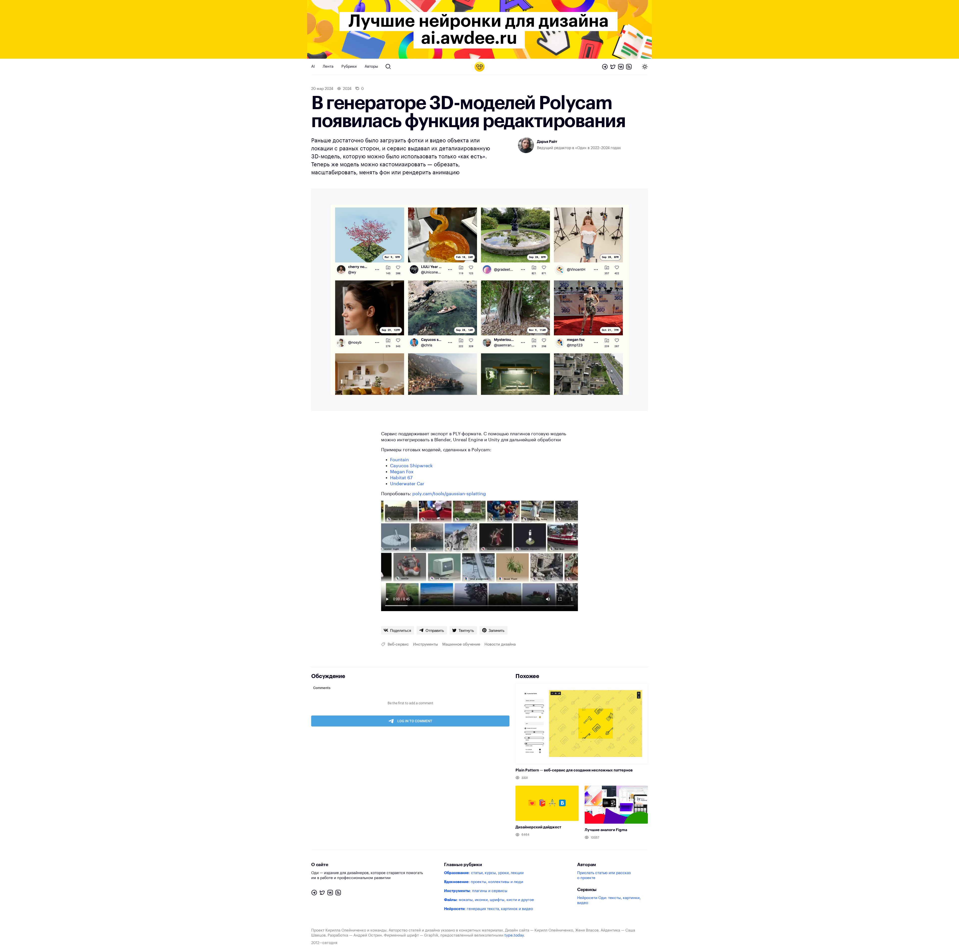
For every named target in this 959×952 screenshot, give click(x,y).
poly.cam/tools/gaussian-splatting (449, 493)
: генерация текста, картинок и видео (488, 909)
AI (313, 66)
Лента (328, 66)
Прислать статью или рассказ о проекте (604, 875)
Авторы (371, 66)
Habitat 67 (401, 478)
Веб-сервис (398, 644)
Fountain (399, 460)
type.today (514, 935)
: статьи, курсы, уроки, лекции (484, 873)
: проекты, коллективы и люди (483, 882)
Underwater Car (407, 483)
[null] (397, 630)
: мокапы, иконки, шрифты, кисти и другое (489, 900)
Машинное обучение (461, 644)
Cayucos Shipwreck (411, 466)
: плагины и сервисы (475, 891)
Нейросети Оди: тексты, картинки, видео (609, 900)
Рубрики (349, 66)
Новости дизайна (500, 644)
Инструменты (425, 644)
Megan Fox (402, 472)
